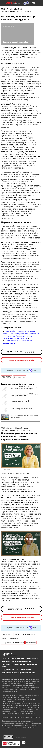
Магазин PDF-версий (21, 661)
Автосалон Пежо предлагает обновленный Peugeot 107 (17, 337)
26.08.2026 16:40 (7, 428)
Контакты (26, 670)
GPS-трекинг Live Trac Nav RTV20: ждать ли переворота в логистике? (25, 395)
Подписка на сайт (10, 670)
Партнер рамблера (21, 737)
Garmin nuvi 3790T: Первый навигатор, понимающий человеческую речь (23, 387)
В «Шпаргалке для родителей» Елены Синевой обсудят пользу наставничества (20, 540)
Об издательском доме (13, 658)
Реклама (6, 661)
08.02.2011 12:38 (7, 9)
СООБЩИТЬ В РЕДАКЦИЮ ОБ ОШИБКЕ (18, 673)
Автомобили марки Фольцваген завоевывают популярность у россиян (21, 332)
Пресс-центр (32, 658)
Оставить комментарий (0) (21, 360)
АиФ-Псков (5, 470)
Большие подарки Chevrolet (20, 401)
